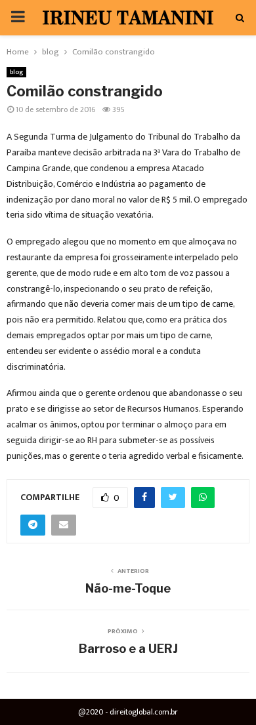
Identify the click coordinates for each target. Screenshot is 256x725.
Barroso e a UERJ (128, 649)
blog (16, 72)
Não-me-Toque (128, 588)
